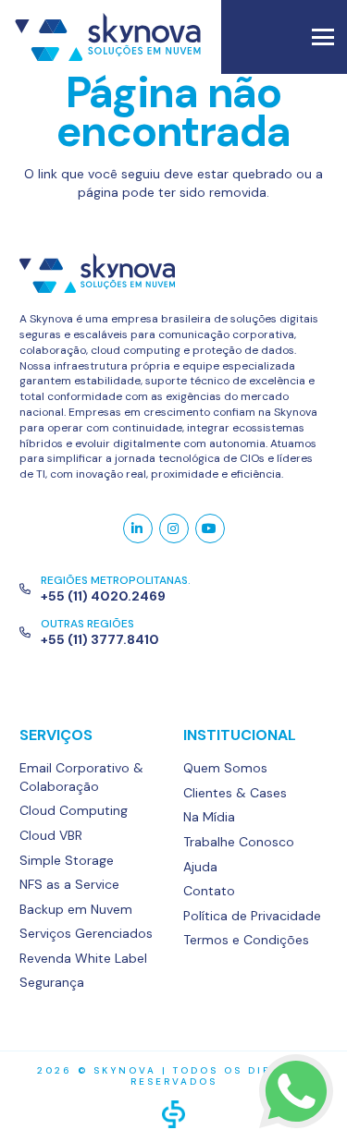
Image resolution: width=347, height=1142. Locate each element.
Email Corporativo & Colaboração (81, 777)
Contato (209, 890)
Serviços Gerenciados (86, 933)
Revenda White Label (83, 958)
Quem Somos (225, 767)
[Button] (138, 528)
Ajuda (200, 866)
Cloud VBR (50, 835)
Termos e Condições (246, 939)
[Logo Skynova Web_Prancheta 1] (108, 37)
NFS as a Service (69, 884)
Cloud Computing (73, 810)
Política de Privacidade (252, 915)
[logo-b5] (173, 1114)
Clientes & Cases (235, 792)
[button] (323, 37)
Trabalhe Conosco (238, 841)
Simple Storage (66, 860)
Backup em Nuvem (75, 909)
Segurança (51, 982)
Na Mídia (209, 816)
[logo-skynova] (173, 273)
